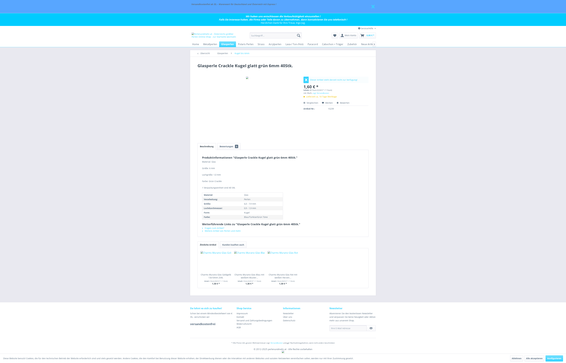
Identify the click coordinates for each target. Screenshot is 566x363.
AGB (239, 327)
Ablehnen (516, 358)
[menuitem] (276, 35)
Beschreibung (207, 146)
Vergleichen (312, 102)
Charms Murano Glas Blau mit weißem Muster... (249, 276)
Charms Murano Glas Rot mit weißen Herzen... (283, 276)
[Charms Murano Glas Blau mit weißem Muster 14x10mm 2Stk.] (249, 261)
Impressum (242, 313)
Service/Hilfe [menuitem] (367, 28)
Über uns (287, 317)
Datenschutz (289, 320)
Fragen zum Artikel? (214, 228)
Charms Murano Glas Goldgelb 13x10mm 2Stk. (216, 276)
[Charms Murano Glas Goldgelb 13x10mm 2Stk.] (216, 261)
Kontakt (240, 317)
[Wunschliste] (335, 35)
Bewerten (344, 102)
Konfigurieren (554, 358)
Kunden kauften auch (233, 244)
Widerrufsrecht (244, 323)
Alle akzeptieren (534, 358)
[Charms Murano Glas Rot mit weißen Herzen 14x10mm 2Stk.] (283, 261)
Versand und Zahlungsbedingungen (254, 320)
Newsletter (288, 313)
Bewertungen (228, 146)
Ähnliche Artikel (208, 244)
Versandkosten (276, 343)
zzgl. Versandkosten (321, 93)
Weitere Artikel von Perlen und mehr (222, 230)
